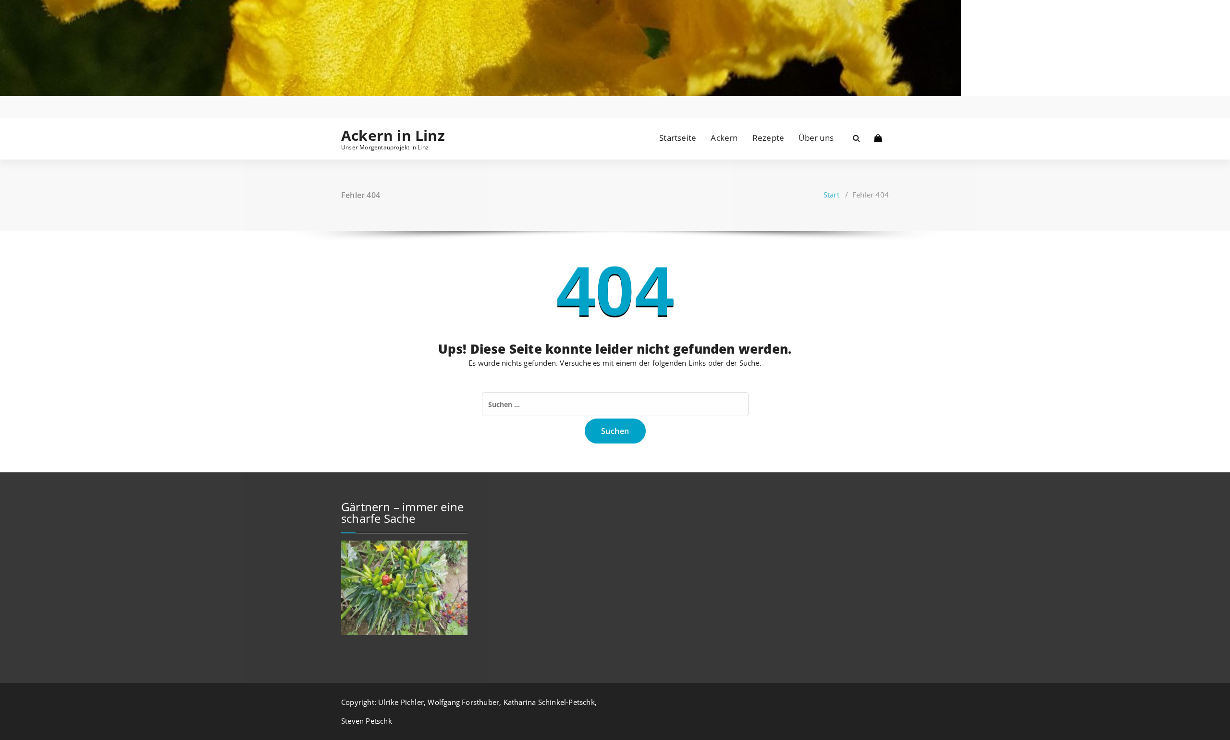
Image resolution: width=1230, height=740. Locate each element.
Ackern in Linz (393, 135)
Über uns (816, 137)
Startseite (677, 137)
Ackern (724, 137)
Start (831, 194)
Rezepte (768, 137)
